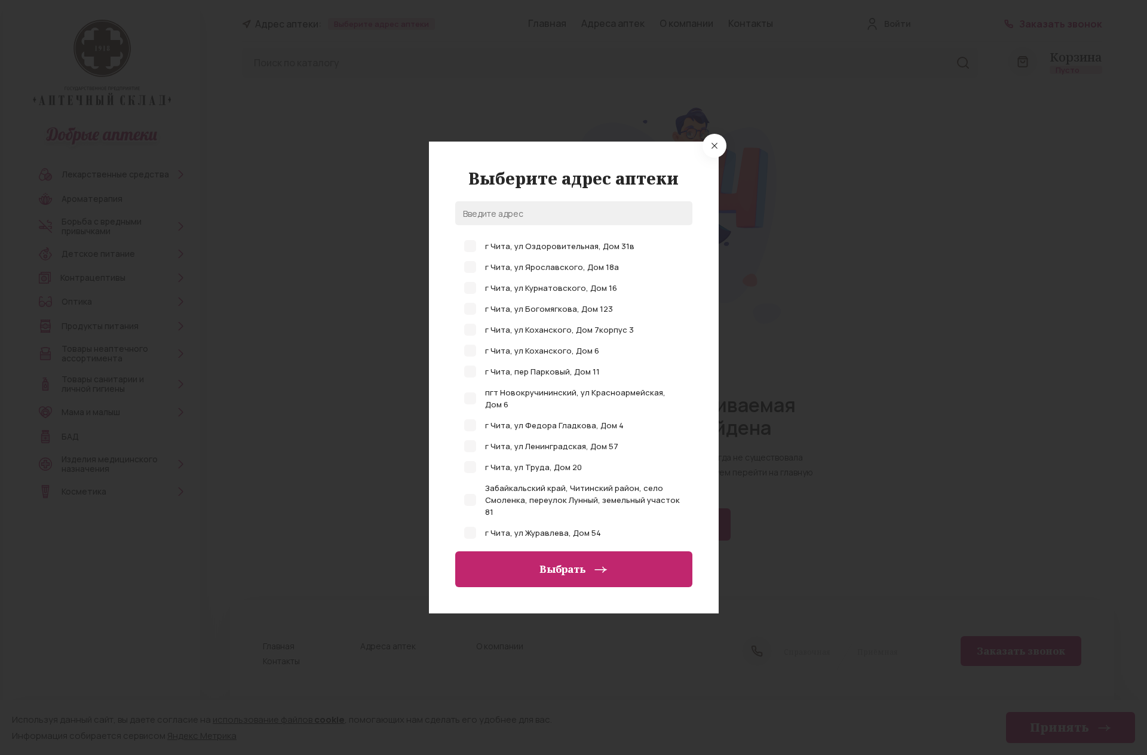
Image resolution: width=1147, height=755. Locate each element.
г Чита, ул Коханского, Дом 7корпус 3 (559, 329)
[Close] (714, 146)
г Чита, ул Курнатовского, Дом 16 (551, 288)
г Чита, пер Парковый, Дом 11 (542, 371)
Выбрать (562, 569)
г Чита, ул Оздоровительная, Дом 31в (559, 246)
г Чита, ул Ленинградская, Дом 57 (551, 446)
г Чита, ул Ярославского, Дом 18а (552, 267)
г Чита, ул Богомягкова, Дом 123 (549, 308)
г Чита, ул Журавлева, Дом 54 (543, 532)
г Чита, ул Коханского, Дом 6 (542, 350)
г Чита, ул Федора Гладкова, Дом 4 (554, 425)
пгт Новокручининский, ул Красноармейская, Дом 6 (575, 398)
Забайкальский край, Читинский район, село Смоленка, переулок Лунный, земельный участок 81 (582, 500)
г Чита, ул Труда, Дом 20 (533, 467)
